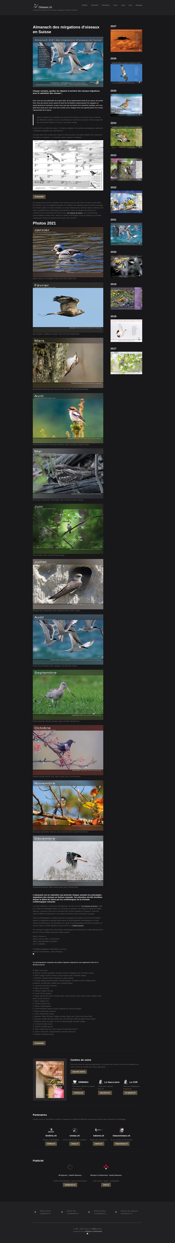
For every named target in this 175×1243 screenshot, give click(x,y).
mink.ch (106, 1185)
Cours (115, 5)
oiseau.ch (74, 1144)
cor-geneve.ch (130, 1093)
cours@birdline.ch (100, 1213)
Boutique (139, 5)
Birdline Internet (78, 925)
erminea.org (78, 1093)
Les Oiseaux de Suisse (89, 906)
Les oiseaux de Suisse (74, 213)
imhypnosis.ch (70, 1185)
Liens (123, 5)
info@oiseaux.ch (126, 1213)
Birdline (84, 5)
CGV (94, 1229)
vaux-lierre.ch (105, 1093)
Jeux (130, 5)
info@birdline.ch (45, 1213)
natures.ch (98, 1144)
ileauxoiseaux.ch (121, 1144)
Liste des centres (78, 1072)
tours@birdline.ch (73, 1213)
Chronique (105, 5)
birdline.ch (51, 1144)
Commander (39, 197)
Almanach (94, 5)
